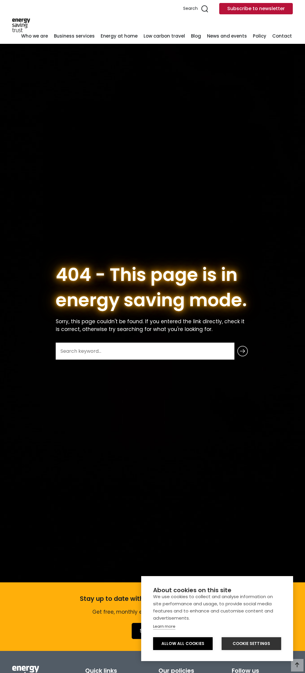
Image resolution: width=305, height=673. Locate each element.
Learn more (164, 626)
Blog (196, 36)
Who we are (34, 36)
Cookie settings (251, 643)
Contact (282, 36)
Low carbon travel (164, 36)
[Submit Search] (242, 351)
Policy (259, 36)
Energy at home (119, 36)
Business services (74, 36)
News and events (227, 36)
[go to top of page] (297, 665)
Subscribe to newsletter (256, 8)
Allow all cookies (182, 643)
